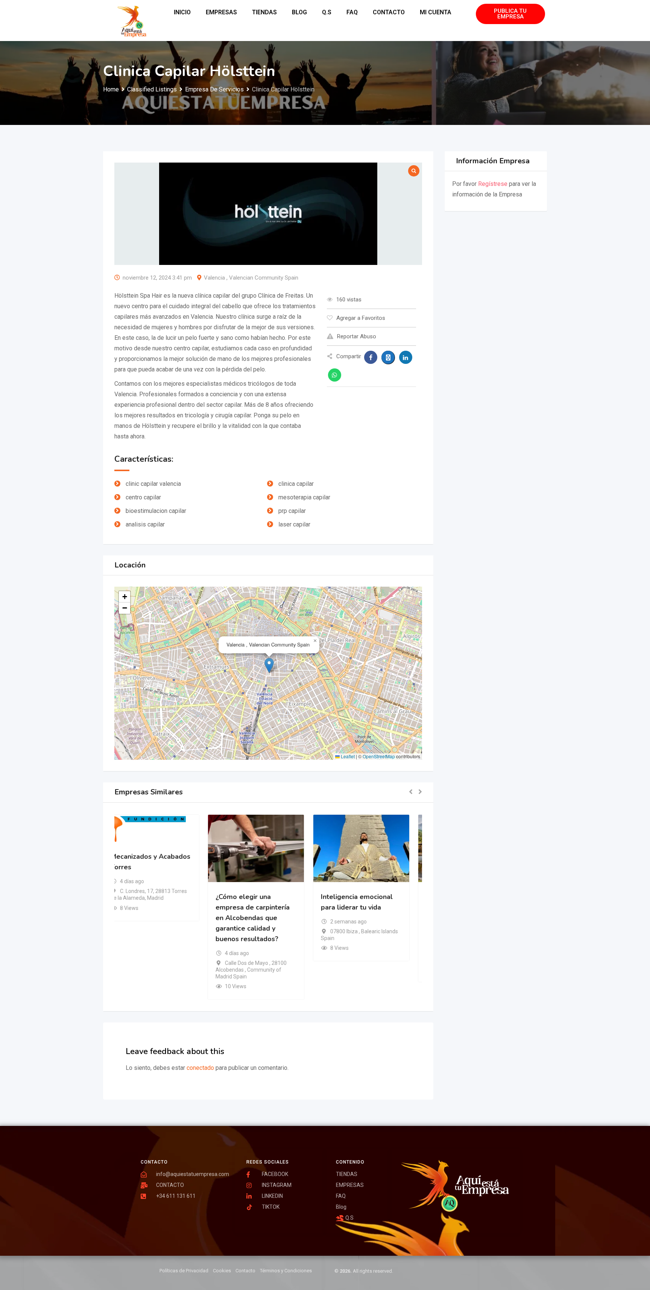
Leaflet (347, 756)
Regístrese (492, 183)
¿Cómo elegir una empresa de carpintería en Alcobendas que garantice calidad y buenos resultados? (265, 917)
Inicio (182, 12)
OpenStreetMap (379, 756)
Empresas (221, 12)
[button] (269, 665)
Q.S (326, 12)
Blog (299, 12)
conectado (200, 1067)
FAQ (352, 12)
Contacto (389, 12)
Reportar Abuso (356, 336)
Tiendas (264, 12)
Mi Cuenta (435, 12)
